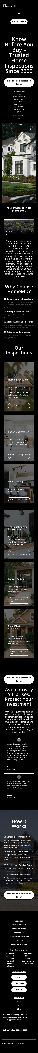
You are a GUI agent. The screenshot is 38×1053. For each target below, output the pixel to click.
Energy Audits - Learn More (17, 600)
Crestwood (10, 958)
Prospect (27, 958)
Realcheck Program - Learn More (19, 652)
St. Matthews (28, 963)
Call (19, 977)
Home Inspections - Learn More (18, 406)
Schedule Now (19, 21)
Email (19, 989)
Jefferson (10, 966)
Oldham (28, 956)
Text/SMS (19, 983)
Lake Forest (27, 953)
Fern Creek (10, 961)
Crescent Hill (10, 956)
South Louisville (28, 961)
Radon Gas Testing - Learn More (19, 456)
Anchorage (10, 953)
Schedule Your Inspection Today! (19, 82)
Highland (10, 963)
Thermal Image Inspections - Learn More (18, 553)
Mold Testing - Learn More (19, 499)
